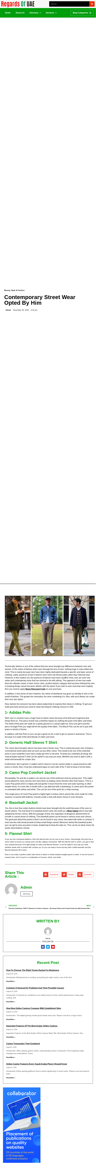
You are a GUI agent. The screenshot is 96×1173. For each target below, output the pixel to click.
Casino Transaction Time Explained (23, 1044)
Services (50, 13)
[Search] (92, 4)
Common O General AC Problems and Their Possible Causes (35, 988)
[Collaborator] (21, 1162)
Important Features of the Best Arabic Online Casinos (31, 1026)
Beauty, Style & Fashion (14, 290)
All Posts (26, 894)
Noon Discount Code (35, 689)
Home (8, 13)
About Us (20, 13)
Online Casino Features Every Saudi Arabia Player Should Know (36, 1064)
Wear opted (72, 811)
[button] (51, 874)
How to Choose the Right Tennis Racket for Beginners (32, 970)
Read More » (10, 981)
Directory (34, 13)
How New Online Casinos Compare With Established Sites (33, 1008)
